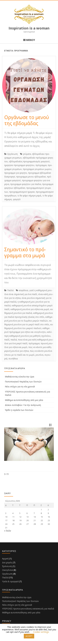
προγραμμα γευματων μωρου (37, 169)
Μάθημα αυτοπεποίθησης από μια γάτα (24, 400)
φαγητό (17, 199)
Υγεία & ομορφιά (10, 581)
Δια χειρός (7, 562)
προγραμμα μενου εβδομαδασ (31, 176)
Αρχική (5, 558)
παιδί (6, 339)
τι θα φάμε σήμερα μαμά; (29, 195)
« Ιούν (7, 530)
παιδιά (14, 339)
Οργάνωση (12, 153)
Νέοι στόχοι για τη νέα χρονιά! (20, 386)
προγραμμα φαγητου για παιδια (25, 184)
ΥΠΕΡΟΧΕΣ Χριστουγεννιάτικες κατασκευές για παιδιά (28, 608)
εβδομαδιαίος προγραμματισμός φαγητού (29, 161)
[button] (50, 425)
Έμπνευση (7, 566)
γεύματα (27, 153)
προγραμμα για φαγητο (15, 172)
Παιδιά (10, 290)
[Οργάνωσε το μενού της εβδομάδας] (29, 85)
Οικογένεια (7, 570)
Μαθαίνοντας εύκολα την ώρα (19, 376)
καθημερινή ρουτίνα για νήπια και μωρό (30, 309)
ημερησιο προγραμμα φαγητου (19, 165)
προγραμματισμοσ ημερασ (22, 191)
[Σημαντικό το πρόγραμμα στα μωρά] (29, 226)
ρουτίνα (39, 354)
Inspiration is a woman (29, 28)
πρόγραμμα (41, 165)
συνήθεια (13, 358)
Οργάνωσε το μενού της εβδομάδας (26, 120)
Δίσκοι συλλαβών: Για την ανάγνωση (23, 405)
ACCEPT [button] (29, 636)
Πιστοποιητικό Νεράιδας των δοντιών (23, 381)
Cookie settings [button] (41, 631)
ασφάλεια (23, 290)
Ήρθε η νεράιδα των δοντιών (19, 410)
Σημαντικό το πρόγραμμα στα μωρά (25, 252)
